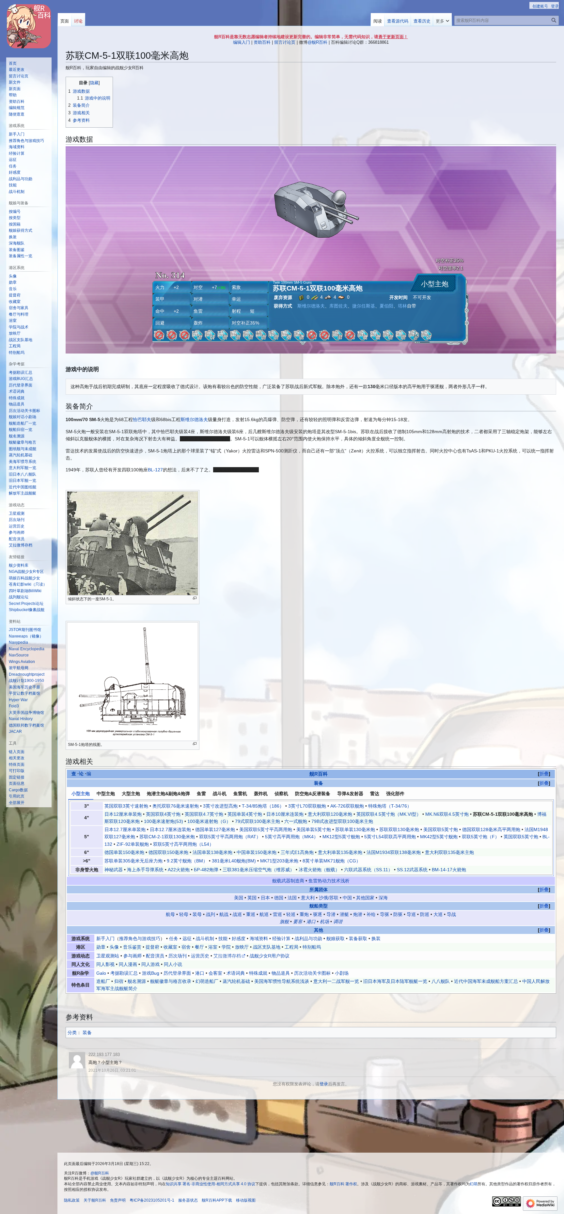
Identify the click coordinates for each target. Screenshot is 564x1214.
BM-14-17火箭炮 (449, 869)
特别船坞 (312, 947)
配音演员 (155, 955)
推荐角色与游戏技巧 (139, 938)
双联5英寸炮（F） (480, 836)
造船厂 (103, 981)
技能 (222, 938)
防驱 (397, 914)
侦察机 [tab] (281, 793)
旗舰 (284, 921)
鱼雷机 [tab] (240, 793)
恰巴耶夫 (142, 419)
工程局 (291, 947)
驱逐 (317, 914)
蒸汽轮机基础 (236, 981)
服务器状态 (188, 1200)
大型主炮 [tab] (131, 793)
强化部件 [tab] (395, 793)
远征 (187, 938)
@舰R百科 (317, 42)
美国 (238, 897)
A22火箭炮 (179, 869)
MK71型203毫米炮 (279, 860)
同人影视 (105, 964)
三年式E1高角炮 (297, 852)
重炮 (304, 914)
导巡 (411, 914)
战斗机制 (205, 938)
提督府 (152, 947)
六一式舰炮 (295, 821)
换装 (376, 938)
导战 (451, 914)
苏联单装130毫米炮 (355, 829)
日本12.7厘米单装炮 (125, 829)
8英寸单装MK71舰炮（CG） (332, 860)
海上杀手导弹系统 (145, 869)
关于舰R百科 (95, 1200)
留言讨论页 (284, 42)
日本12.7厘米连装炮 (170, 829)
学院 (226, 947)
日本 (265, 897)
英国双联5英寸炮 (521, 836)
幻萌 (474, 1184)
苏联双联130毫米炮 (399, 829)
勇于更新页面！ (393, 36)
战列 (210, 914)
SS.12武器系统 (412, 869)
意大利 (308, 897)
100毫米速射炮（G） (209, 821)
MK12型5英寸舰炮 (341, 836)
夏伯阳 (386, 305)
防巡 (424, 914)
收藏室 (170, 947)
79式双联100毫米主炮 (257, 821)
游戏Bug (150, 973)
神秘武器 (113, 869)
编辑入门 (241, 42)
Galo (101, 973)
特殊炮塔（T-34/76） (390, 806)
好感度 (238, 938)
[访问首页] (29, 26)
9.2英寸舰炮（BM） (187, 860)
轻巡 (290, 914)
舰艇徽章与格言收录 (170, 981)
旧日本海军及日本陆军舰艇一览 (395, 981)
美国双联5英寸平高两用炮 (265, 829)
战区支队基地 (266, 947)
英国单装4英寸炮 (244, 814)
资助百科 (262, 42)
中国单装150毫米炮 (256, 852)
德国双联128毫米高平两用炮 (491, 829)
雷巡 (277, 914)
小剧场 (342, 973)
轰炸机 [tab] (261, 793)
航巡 (264, 914)
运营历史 (200, 955)
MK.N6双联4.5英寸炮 (447, 814)
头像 (114, 947)
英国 (252, 897)
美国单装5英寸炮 (313, 829)
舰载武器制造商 (288, 880)
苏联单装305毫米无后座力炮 (133, 860)
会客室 (215, 973)
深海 (383, 897)
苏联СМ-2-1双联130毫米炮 (167, 836)
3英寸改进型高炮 (220, 806)
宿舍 (186, 947)
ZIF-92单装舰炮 (133, 844)
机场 (324, 921)
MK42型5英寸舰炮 (439, 836)
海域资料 (259, 938)
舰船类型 (318, 905)
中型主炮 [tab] (106, 793)
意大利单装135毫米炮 (340, 852)
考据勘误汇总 (124, 973)
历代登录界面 (177, 973)
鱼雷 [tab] (201, 793)
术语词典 (236, 973)
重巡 (250, 914)
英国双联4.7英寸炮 (204, 814)
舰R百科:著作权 (343, 1184)
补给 (371, 914)
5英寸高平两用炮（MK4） (291, 836)
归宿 (118, 981)
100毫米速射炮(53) (163, 821)
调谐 (337, 921)
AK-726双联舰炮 (347, 806)
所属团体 (318, 889)
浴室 (212, 947)
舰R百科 (318, 774)
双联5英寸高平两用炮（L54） (183, 844)
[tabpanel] (311, 838)
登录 (324, 1083)
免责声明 (118, 1200)
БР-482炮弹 (206, 869)
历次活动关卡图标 (312, 973)
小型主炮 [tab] (80, 793)
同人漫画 (128, 964)
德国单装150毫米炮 (124, 852)
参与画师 (132, 955)
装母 (197, 914)
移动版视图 (246, 1200)
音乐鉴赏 (132, 947)
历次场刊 (177, 955)
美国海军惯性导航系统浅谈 (281, 981)
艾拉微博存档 (227, 955)
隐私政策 (72, 1200)
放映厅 (242, 947)
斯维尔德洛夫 (311, 305)
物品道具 (281, 973)
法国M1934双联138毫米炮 (394, 852)
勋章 (100, 947)
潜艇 (344, 914)
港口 (311, 921)
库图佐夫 (338, 305)
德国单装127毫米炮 (215, 829)
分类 (72, 1032)
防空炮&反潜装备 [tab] (312, 793)
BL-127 (155, 469)
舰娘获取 (335, 938)
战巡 (237, 914)
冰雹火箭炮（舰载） (319, 869)
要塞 (297, 921)
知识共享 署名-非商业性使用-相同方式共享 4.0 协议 (210, 1184)
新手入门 (105, 938)
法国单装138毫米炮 (212, 852)
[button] (442, 19)
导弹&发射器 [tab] (350, 793)
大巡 (438, 914)
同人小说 (173, 964)
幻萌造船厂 (207, 981)
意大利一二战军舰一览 (336, 981)
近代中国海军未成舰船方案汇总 (486, 981)
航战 (223, 914)
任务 (173, 938)
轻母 (183, 914)
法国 (292, 897)
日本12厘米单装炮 (123, 814)
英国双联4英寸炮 (163, 814)
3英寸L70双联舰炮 (307, 806)
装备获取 (358, 938)
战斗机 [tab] (220, 793)
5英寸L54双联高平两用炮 (390, 836)
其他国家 (365, 897)
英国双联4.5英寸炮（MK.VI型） (388, 814)
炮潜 (357, 914)
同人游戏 (150, 964)
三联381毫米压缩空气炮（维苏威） (258, 869)
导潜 (331, 914)
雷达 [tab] (374, 793)
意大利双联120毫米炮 (330, 814)
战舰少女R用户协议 (270, 955)
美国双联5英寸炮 (440, 829)
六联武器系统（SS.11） (368, 869)
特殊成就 (258, 973)
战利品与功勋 (308, 938)
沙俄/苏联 (328, 897)
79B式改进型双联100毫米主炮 (342, 821)
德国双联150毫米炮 (168, 852)
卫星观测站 (107, 955)
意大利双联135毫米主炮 (449, 852)
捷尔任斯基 (363, 305)
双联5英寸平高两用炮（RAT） (230, 836)
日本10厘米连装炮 (285, 814)
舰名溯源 (137, 981)
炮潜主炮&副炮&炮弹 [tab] (168, 793)
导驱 (384, 914)
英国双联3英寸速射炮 (126, 806)
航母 (170, 914)
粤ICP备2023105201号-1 (152, 1200)
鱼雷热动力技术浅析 (329, 880)
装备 (318, 783)
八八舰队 (440, 981)
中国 (347, 897)
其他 (318, 930)
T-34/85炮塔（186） (263, 806)
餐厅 (199, 947)
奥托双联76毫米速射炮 (175, 806)
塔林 (402, 305)
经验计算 (281, 938)
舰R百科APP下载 (217, 1200)
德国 (278, 897)
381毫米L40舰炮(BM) (234, 860)
